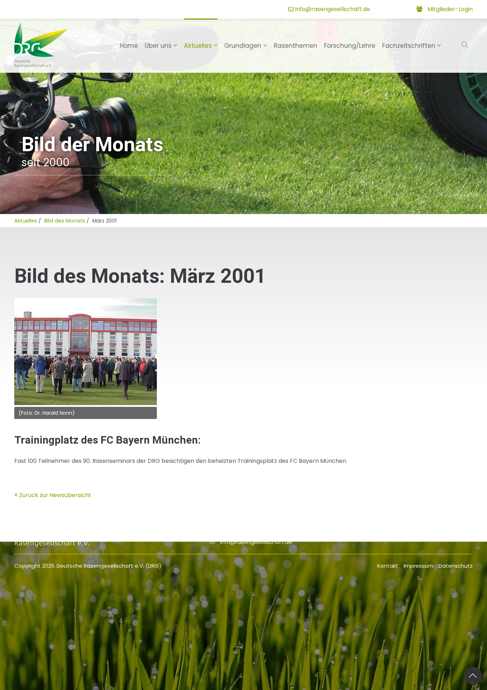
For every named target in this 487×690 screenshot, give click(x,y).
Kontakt (387, 565)
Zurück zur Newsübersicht (55, 495)
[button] (466, 45)
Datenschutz (456, 565)
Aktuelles (25, 220)
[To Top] (472, 675)
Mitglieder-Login (450, 9)
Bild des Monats (64, 220)
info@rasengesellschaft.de (332, 9)
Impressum (418, 565)
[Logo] (41, 45)
